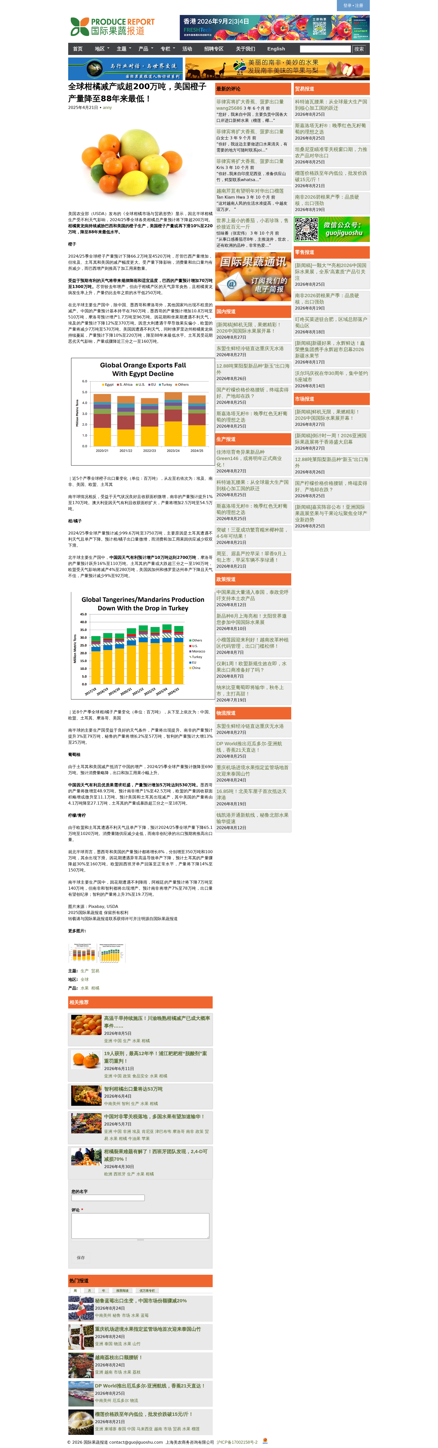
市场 (126, 1315)
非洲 (127, 1131)
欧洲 (108, 1174)
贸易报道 (304, 88)
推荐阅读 (122, 1290)
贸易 (95, 971)
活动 (187, 48)
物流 (118, 1344)
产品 (141, 49)
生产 (85, 971)
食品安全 (140, 1076)
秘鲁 (117, 1315)
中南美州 (112, 1103)
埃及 (136, 1131)
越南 (108, 1372)
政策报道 (226, 579)
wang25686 (229, 108)
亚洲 (108, 1041)
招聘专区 (214, 48)
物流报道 (226, 713)
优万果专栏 (147, 1290)
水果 (85, 988)
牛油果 (134, 1138)
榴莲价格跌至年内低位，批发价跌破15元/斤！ (144, 1414)
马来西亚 (145, 1429)
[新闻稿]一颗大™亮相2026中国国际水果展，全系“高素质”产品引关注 (331, 272)
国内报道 (226, 311)
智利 (126, 1103)
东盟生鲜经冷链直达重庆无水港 (250, 348)
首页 (78, 48)
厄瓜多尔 (121, 1400)
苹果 (146, 1138)
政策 (127, 1076)
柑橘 (95, 988)
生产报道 (226, 439)
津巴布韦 (163, 1131)
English (276, 48)
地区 (97, 49)
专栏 (163, 49)
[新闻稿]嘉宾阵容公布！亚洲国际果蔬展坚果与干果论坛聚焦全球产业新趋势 (331, 513)
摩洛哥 (179, 1131)
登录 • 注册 (353, 5)
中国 (118, 1041)
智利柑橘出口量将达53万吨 (133, 1089)
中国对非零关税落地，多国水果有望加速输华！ (154, 1116)
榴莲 (196, 1429)
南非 (190, 1131)
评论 (77, 1210)
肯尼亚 (148, 1131)
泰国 (108, 1344)
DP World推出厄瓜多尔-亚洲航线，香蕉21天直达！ (150, 1385)
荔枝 (137, 1372)
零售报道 (304, 252)
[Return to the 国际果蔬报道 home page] (116, 37)
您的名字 (79, 1191)
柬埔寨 (110, 1429)
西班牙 (120, 1174)
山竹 (137, 1344)
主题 (119, 49)
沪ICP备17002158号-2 (237, 1442)
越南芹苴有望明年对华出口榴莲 (250, 191)
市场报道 (304, 399)
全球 (85, 979)
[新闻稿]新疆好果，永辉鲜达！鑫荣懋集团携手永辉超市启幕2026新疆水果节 (330, 349)
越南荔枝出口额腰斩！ (119, 1357)
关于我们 (245, 48)
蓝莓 (145, 1315)
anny (107, 107)
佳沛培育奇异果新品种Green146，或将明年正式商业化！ (249, 458)
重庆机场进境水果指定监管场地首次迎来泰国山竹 (148, 1329)
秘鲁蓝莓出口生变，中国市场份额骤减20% (141, 1300)
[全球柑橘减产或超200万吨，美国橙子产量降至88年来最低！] (130, 201)
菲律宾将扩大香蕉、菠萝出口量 (250, 101)
